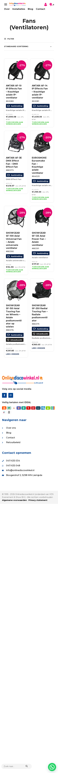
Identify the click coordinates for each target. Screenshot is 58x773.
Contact (40, 9)
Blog (30, 9)
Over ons (11, 428)
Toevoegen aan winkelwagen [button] (14, 123)
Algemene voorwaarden (14, 500)
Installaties (18, 9)
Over (7, 9)
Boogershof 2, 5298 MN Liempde (24, 475)
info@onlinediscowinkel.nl (20, 470)
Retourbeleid (13, 442)
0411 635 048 (13, 465)
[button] (52, 767)
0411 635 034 (13, 460)
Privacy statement (37, 500)
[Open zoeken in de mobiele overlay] (16, 766)
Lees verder (12, 354)
